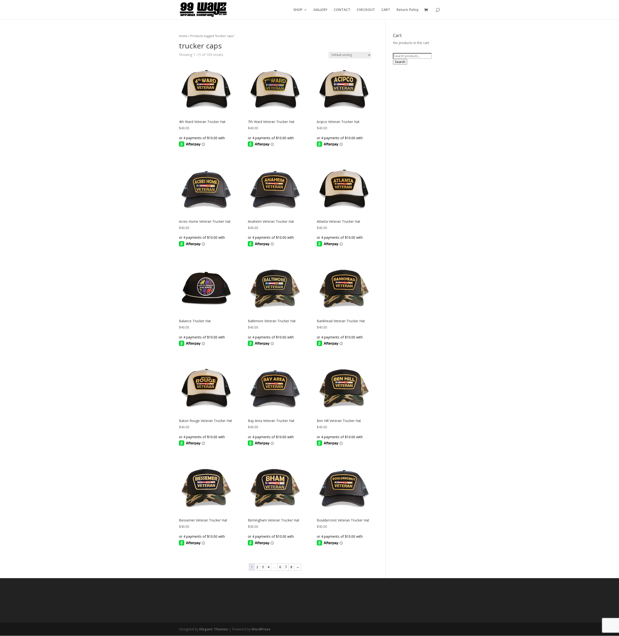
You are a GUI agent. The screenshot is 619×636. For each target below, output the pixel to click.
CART (385, 10)
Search (400, 62)
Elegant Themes (213, 629)
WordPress (260, 629)
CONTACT (342, 10)
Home (183, 36)
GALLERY (320, 10)
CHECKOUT (366, 10)
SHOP (297, 10)
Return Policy (408, 10)
